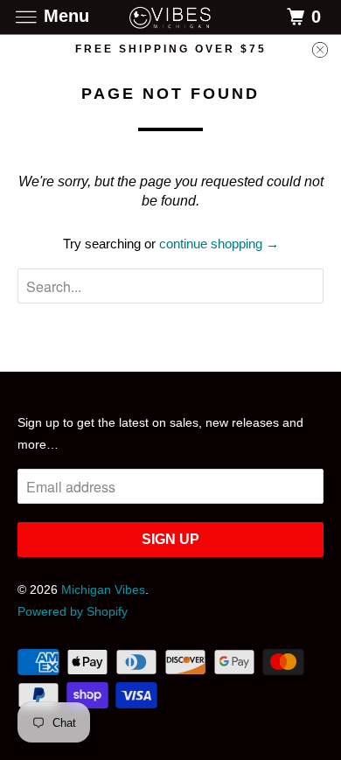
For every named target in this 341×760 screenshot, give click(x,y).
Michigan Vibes (103, 589)
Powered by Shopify (72, 611)
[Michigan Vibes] (171, 17)
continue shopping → (219, 243)
